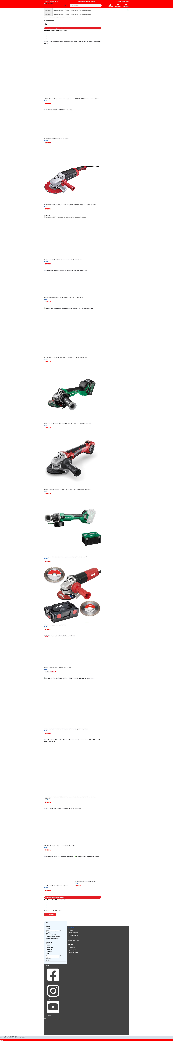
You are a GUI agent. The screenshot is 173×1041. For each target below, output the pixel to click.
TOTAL (46, 799)
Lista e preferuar (118, 6)
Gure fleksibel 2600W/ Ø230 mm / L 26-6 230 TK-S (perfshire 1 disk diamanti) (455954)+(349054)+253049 (70, 204)
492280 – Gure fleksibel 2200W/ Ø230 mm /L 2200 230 (57, 667)
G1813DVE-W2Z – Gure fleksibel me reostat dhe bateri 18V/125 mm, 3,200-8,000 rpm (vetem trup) (67, 423)
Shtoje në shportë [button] (72, 107)
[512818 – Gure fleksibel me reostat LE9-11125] (72, 595)
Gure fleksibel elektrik (52, 938)
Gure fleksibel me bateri (52, 936)
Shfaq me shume (50, 914)
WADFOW (49, 949)
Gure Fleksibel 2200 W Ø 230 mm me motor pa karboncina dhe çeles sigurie (62, 259)
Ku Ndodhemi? (126, 6)
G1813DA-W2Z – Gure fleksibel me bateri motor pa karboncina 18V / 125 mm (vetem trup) (65, 557)
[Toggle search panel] (65, 5)
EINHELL (49, 947)
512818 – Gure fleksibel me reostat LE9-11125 (55, 625)
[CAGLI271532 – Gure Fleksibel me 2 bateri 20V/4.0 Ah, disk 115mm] (62, 826)
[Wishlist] (100, 43)
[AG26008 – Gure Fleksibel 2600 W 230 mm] (87, 868)
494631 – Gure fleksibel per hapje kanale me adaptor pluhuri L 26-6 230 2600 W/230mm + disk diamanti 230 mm (71, 98)
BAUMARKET (72, 927)
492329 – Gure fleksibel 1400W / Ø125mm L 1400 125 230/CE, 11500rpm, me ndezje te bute (66, 729)
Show (48, 958)
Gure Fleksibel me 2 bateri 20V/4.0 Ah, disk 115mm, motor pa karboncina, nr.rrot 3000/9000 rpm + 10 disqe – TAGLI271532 (70, 797)
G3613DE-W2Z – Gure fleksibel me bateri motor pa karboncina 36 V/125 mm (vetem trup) (65, 357)
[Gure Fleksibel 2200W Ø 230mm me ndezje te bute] (58, 870)
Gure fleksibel (50, 934)
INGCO (46, 847)
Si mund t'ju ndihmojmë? (123, 1)
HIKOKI (46, 140)
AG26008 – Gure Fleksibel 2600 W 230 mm (85, 881)
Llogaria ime (110, 6)
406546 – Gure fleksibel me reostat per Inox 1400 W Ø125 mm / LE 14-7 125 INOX (63, 297)
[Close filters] (67, 922)
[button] (126, 10)
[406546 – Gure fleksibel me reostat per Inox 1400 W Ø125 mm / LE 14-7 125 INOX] (66, 283)
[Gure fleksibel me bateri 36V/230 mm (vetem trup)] (58, 123)
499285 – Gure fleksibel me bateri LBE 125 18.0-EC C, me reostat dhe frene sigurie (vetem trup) (67, 489)
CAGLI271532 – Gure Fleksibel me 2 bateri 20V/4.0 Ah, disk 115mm (60, 845)
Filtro (46, 26)
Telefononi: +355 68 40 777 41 (51, 1)
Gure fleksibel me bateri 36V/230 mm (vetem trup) (56, 138)
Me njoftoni (65, 268)
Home (45, 17)
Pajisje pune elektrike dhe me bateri (57, 17)
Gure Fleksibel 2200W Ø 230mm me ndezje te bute (56, 885)
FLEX (45, 100)
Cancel (47, 960)
